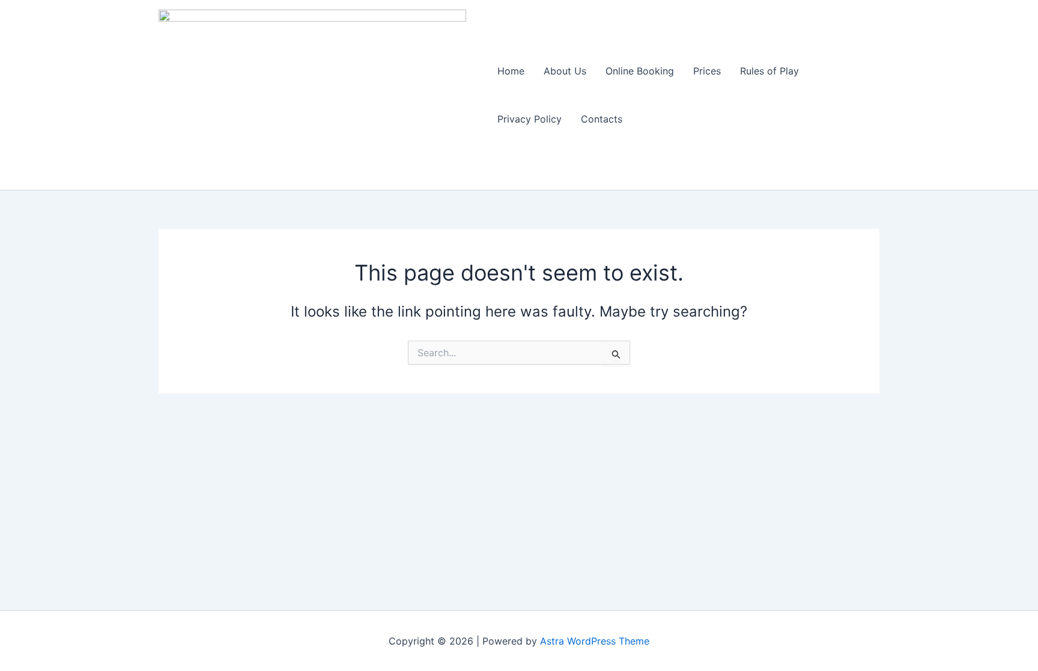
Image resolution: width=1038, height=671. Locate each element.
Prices (707, 71)
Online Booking (640, 71)
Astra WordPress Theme (594, 641)
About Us (565, 71)
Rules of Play (769, 71)
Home (510, 71)
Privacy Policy (529, 119)
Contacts (601, 119)
